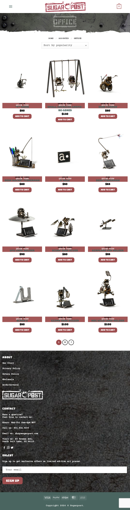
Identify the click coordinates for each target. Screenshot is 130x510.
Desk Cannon (107, 107)
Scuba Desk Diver (65, 250)
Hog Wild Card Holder (107, 320)
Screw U (22, 320)
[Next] (71, 342)
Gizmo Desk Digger (65, 320)
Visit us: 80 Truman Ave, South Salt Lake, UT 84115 (18, 440)
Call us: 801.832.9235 (15, 428)
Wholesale (8, 379)
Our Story (8, 363)
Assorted (64, 38)
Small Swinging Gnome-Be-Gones (64, 108)
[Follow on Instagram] (8, 448)
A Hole (65, 180)
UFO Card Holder (22, 250)
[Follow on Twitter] (12, 448)
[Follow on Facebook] (4, 448)
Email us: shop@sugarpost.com (20, 433)
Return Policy (10, 374)
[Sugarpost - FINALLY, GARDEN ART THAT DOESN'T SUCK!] (65, 6)
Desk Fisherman (108, 180)
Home (51, 38)
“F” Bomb (22, 107)
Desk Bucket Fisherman (22, 180)
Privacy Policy (11, 368)
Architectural (10, 385)
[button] (11, 6)
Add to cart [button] (22, 116)
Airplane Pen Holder (108, 250)
